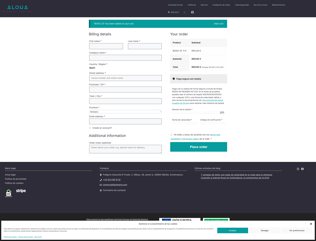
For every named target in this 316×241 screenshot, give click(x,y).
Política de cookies (10, 237)
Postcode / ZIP (97, 84)
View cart (218, 23)
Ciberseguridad (242, 5)
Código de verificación (211, 120)
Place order (198, 147)
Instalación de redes (221, 5)
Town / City (95, 96)
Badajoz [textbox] (94, 112)
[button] (311, 224)
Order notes (100, 143)
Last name (134, 41)
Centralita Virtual (175, 5)
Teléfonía (192, 5)
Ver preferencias (296, 230)
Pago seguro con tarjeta (188, 79)
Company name (98, 53)
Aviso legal (38, 237)
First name (95, 41)
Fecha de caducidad (182, 120)
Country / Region (98, 64)
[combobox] (125, 111)
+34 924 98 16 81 (112, 179)
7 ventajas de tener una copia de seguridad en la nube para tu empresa (236, 174)
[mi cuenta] (192, 12)
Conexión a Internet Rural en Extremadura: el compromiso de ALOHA (235, 178)
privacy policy (192, 139)
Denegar (265, 230)
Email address (97, 116)
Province (94, 107)
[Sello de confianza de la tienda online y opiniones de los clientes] (39, 196)
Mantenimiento (278, 5)
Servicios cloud (260, 5)
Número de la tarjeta (182, 109)
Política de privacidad (25, 237)
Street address (97, 73)
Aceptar (232, 230)
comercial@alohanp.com (115, 184)
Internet (204, 5)
